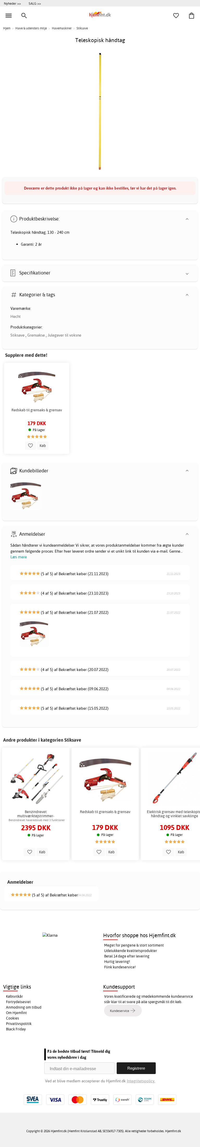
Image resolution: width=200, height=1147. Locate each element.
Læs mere (18, 556)
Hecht (15, 316)
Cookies (12, 1018)
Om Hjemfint (16, 1012)
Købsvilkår (14, 996)
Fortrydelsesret (18, 1002)
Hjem (6, 28)
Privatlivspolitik (19, 1023)
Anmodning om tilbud (23, 1007)
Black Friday (16, 1029)
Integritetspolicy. (141, 1080)
